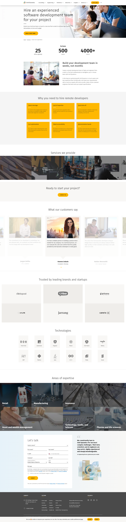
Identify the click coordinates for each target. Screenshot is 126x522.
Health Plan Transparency (62, 510)
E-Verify (57, 507)
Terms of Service (60, 483)
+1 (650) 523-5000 (29, 508)
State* (50, 460)
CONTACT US (63, 195)
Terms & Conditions (63, 471)
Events (50, 503)
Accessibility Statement (74, 503)
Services (29, 39)
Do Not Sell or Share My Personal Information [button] (74, 506)
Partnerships (45, 510)
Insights (51, 505)
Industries (44, 505)
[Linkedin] (91, 500)
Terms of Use (58, 505)
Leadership (44, 507)
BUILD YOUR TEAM (30, 33)
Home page (44, 500)
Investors (51, 507)
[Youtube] (97, 500)
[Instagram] (94, 500)
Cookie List (51, 510)
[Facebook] (88, 500)
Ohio (50, 462)
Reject (97, 519)
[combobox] (50, 454)
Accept (90, 519)
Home (25, 39)
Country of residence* (31, 460)
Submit (33, 478)
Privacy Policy (54, 471)
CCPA (57, 503)
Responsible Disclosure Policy (76, 500)
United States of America (34, 462)
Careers (51, 500)
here (81, 519)
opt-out (40, 471)
